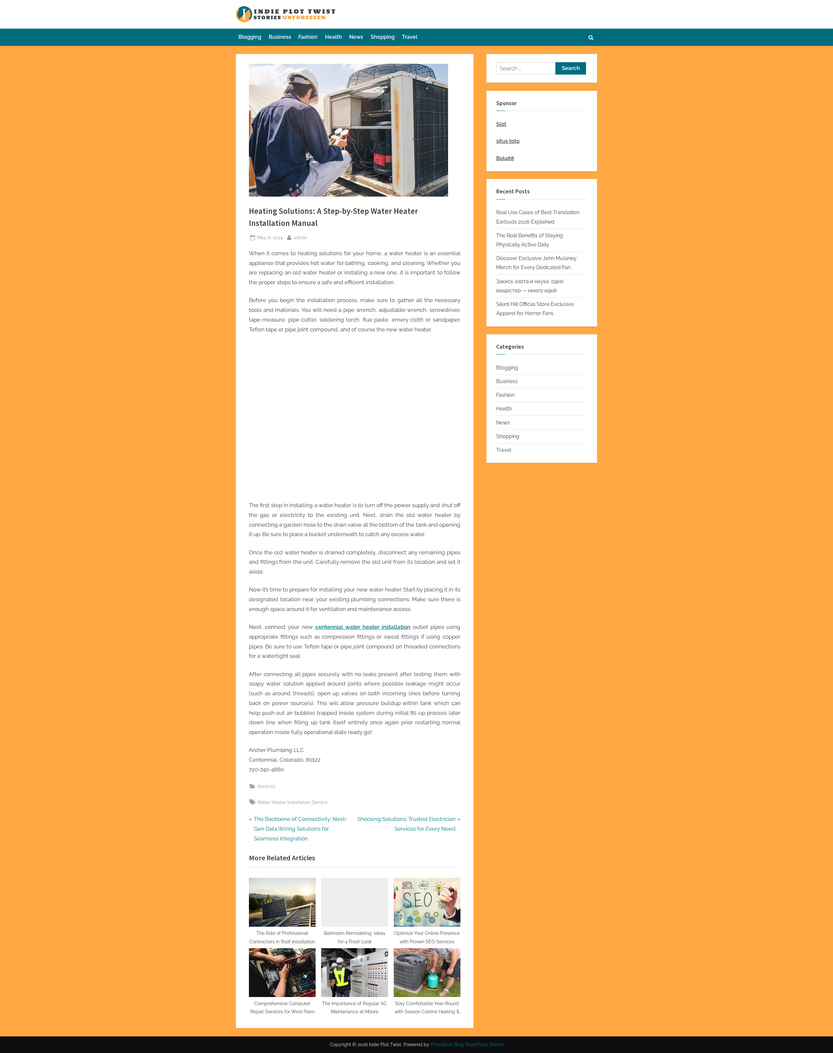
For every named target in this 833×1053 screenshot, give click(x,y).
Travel (409, 37)
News (356, 37)
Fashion (308, 37)
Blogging (250, 37)
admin (300, 237)
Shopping (383, 37)
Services (266, 786)
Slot (501, 124)
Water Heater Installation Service (292, 802)
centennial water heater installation (363, 627)
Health (333, 37)
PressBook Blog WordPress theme (466, 1044)
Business (280, 37)
